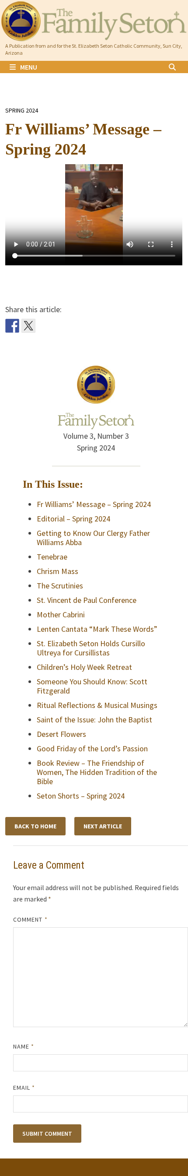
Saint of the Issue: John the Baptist (94, 720)
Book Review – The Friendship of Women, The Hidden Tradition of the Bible (97, 772)
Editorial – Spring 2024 (73, 519)
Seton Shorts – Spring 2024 (81, 796)
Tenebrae (52, 557)
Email (24, 1087)
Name (23, 1046)
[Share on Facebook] (12, 326)
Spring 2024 (21, 110)
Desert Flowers (61, 734)
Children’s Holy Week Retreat (84, 667)
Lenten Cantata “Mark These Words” (97, 629)
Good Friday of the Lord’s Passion (92, 748)
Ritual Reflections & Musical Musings (97, 705)
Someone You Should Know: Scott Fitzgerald (92, 686)
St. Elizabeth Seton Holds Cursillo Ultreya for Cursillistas (91, 648)
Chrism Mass (57, 571)
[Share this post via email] (45, 326)
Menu (28, 67)
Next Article (103, 826)
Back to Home (35, 826)
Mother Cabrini (61, 614)
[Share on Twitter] (28, 326)
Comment (30, 919)
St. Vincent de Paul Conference (86, 600)
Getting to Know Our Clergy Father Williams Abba (93, 537)
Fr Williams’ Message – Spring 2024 (94, 504)
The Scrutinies (60, 586)
